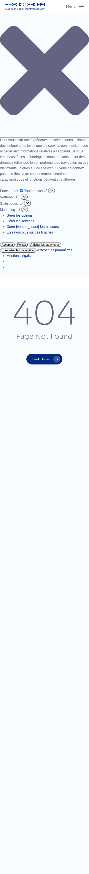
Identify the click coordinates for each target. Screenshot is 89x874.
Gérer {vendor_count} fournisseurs (32, 227)
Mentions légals (18, 256)
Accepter (7, 244)
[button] (44, 71)
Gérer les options (19, 215)
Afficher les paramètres (45, 244)
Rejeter (21, 244)
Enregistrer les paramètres (18, 250)
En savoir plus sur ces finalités (29, 232)
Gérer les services (20, 221)
